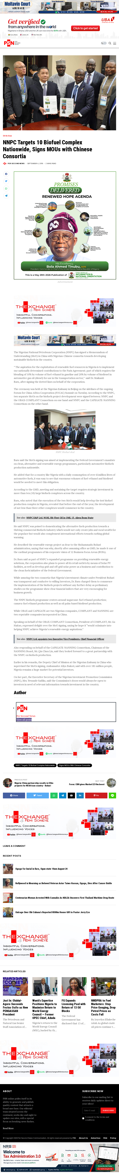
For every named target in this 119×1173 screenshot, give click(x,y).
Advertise (95, 1138)
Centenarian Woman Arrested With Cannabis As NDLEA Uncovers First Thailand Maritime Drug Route (64, 897)
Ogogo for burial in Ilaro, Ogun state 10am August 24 (41, 868)
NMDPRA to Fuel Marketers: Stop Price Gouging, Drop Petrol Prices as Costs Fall (103, 1007)
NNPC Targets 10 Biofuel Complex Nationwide (35, 765)
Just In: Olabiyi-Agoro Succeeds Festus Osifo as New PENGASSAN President (15, 1007)
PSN (74, 1138)
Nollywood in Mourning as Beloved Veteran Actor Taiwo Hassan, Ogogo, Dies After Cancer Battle (63, 883)
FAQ (105, 1138)
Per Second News (16, 163)
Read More (8, 1128)
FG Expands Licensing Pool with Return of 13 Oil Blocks (73, 1006)
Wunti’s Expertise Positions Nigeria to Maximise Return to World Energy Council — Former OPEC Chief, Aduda (44, 1009)
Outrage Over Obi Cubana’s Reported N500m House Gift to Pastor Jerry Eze (52, 912)
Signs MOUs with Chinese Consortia (74, 765)
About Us (83, 1138)
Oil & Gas (7, 136)
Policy (113, 1138)
